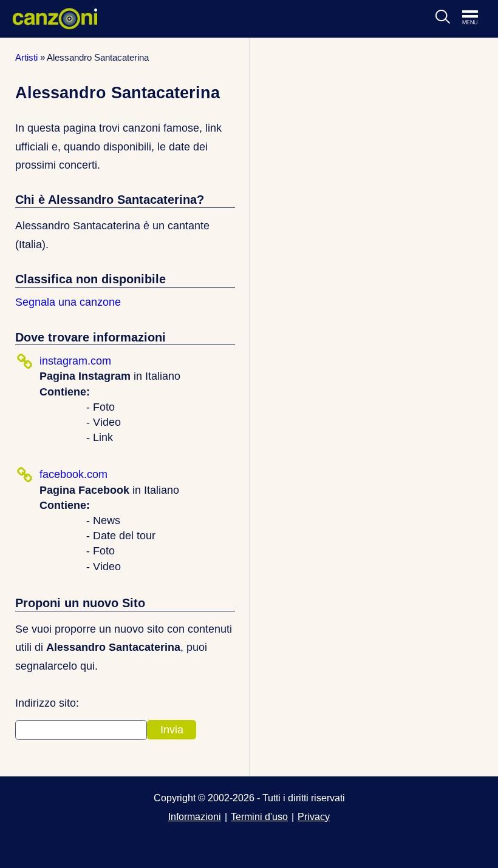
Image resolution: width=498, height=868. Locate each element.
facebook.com (73, 474)
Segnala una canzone (68, 302)
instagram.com (75, 361)
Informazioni (194, 816)
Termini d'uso (259, 816)
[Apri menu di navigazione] (476, 18)
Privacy (314, 816)
